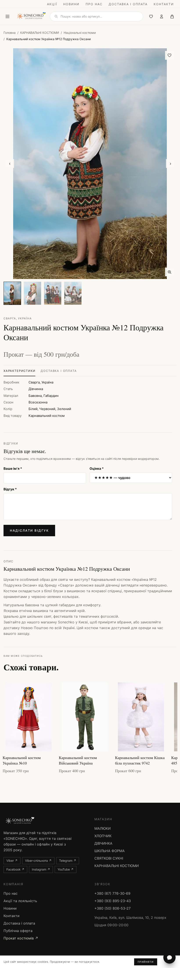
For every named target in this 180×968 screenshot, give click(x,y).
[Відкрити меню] (7, 16)
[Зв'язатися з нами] (169, 957)
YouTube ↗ (66, 869)
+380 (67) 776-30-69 (112, 893)
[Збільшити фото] (169, 272)
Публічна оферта (18, 930)
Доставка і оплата (128, 4)
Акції (52, 4)
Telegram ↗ (67, 860)
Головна (10, 32)
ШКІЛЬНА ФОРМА (109, 851)
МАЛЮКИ (102, 828)
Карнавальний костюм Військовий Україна (78, 760)
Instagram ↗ (41, 869)
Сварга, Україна (18, 318)
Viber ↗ (12, 860)
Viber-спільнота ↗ (38, 860)
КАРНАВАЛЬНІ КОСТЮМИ (39, 32)
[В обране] (169, 55)
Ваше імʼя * (13, 468)
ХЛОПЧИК (103, 836)
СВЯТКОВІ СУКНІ (108, 858)
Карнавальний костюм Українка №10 (22, 760)
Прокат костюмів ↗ (21, 938)
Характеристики (19, 370)
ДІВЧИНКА (103, 843)
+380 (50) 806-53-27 (112, 908)
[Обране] (151, 16)
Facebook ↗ (15, 869)
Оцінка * (97, 468)
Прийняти (146, 961)
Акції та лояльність (20, 901)
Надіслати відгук (29, 530)
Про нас (94, 4)
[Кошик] (172, 16)
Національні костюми (80, 32)
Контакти (164, 4)
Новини (71, 4)
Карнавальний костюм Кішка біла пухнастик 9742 (140, 760)
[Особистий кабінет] (161, 16)
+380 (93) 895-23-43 (112, 901)
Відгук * (10, 489)
